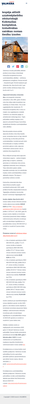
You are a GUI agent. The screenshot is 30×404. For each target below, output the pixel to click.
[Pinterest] (17, 66)
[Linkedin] (22, 66)
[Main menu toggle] (26, 3)
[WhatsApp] (26, 66)
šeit (24, 344)
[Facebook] (8, 66)
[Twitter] (13, 66)
